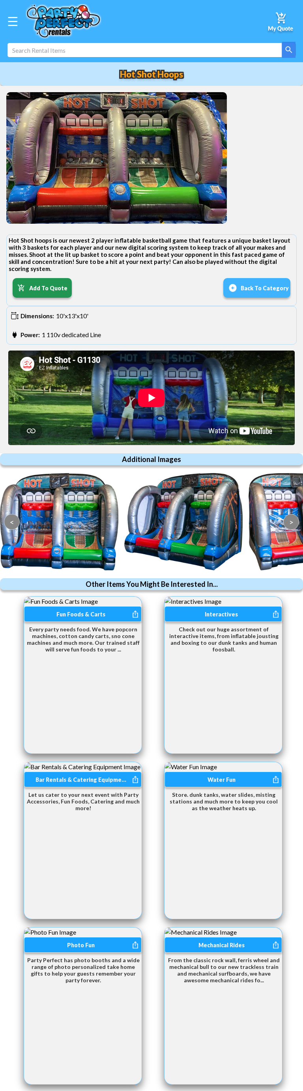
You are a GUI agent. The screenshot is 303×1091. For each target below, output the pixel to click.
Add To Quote (48, 288)
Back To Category (265, 288)
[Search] (289, 50)
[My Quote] (281, 21)
